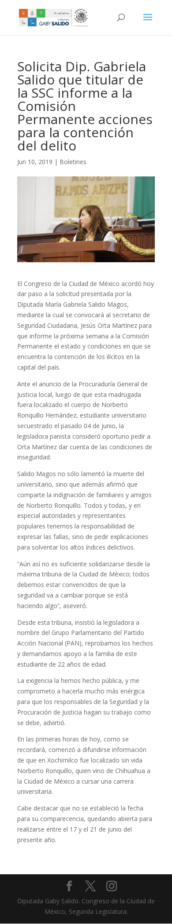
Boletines (73, 162)
